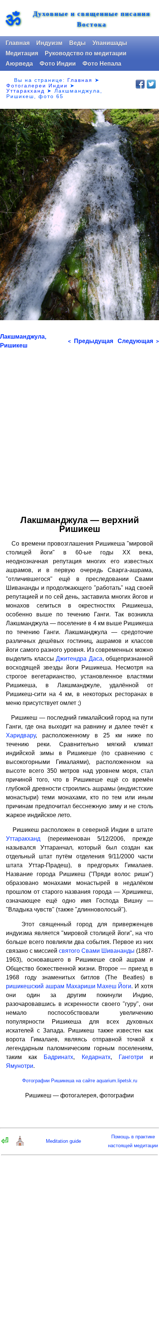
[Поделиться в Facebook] (140, 84)
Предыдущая (90, 341)
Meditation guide (63, 1141)
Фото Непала (101, 63)
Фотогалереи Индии (37, 86)
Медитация (22, 53)
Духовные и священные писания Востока (91, 18)
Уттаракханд (25, 91)
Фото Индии (58, 63)
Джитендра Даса (79, 658)
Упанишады (109, 43)
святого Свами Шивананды (97, 951)
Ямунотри (19, 1066)
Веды (77, 43)
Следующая (138, 341)
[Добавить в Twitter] (151, 84)
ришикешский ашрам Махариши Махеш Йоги (68, 986)
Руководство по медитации (85, 53)
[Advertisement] (79, 429)
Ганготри (131, 1057)
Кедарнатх (96, 1057)
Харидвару (20, 735)
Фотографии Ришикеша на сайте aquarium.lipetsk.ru (79, 1080)
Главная (18, 43)
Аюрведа (19, 63)
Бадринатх (58, 1057)
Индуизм (49, 43)
